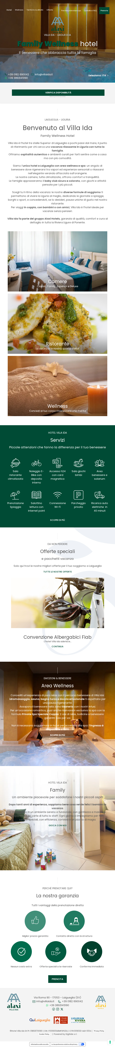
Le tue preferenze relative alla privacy (64, 1044)
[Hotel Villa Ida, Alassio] (13, 1002)
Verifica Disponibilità (58, 92)
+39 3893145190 (17, 78)
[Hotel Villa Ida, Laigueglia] (57, 25)
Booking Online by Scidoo (57, 96)
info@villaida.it (43, 74)
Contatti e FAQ (90, 10)
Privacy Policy (99, 1031)
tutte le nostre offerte (57, 571)
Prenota (104, 10)
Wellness (19, 10)
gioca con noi (57, 825)
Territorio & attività (35, 10)
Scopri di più (57, 520)
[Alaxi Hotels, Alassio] (100, 1002)
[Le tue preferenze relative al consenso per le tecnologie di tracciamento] (110, 1042)
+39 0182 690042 (18, 74)
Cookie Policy (44, 1034)
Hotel (9, 10)
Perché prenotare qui (71, 10)
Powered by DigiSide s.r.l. (65, 1034)
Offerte (50, 10)
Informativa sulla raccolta (40, 1044)
